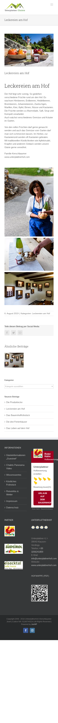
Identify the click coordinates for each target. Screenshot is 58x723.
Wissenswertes (13, 475)
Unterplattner (40, 467)
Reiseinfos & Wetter (12, 493)
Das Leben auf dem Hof (17, 428)
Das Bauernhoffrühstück (18, 415)
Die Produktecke (14, 402)
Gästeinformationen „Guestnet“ (15, 457)
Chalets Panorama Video (15, 467)
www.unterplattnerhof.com (44, 565)
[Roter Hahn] (9, 527)
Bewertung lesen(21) (42, 487)
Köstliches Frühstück (11, 483)
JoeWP (34, 624)
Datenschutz (12, 507)
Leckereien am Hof (41, 313)
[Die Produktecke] (14, 360)
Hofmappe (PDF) (40, 576)
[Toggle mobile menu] (52, 4)
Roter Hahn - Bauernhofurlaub (42, 509)
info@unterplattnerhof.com (44, 558)
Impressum (11, 501)
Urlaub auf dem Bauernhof (44, 498)
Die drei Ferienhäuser (16, 421)
